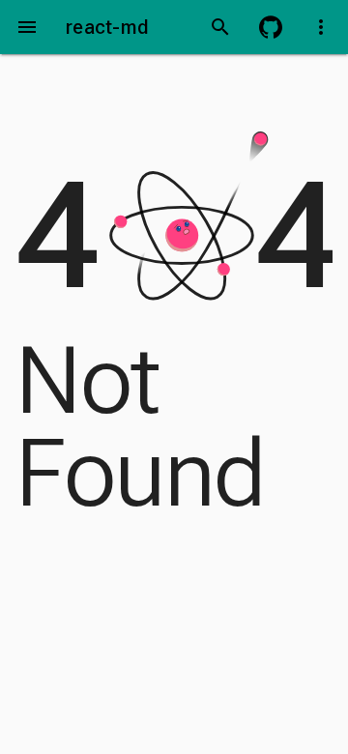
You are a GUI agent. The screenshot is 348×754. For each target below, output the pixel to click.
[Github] (270, 27)
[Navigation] (27, 27)
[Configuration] (321, 27)
